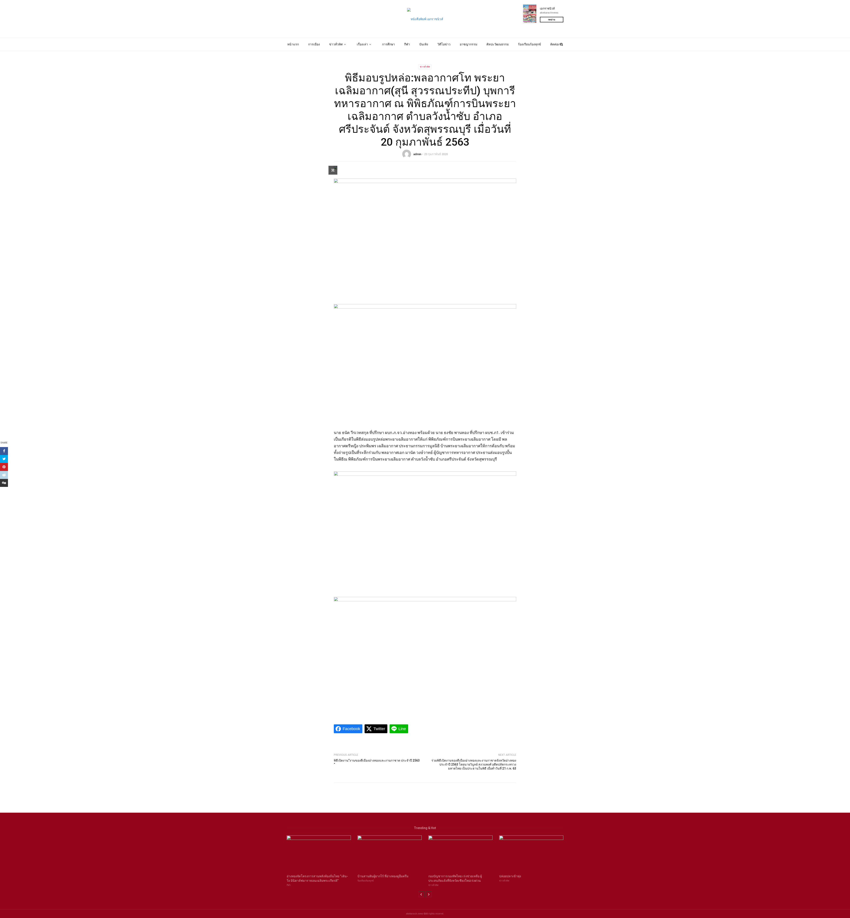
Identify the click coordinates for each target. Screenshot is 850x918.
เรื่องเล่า (362, 44)
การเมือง (314, 44)
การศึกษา (388, 44)
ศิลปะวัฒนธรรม (498, 44)
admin (417, 154)
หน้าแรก (293, 44)
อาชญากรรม (468, 44)
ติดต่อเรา (556, 44)
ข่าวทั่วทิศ (336, 44)
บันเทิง (423, 44)
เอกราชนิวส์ (547, 8)
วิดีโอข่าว (443, 44)
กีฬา (407, 44)
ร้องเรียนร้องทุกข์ (529, 44)
